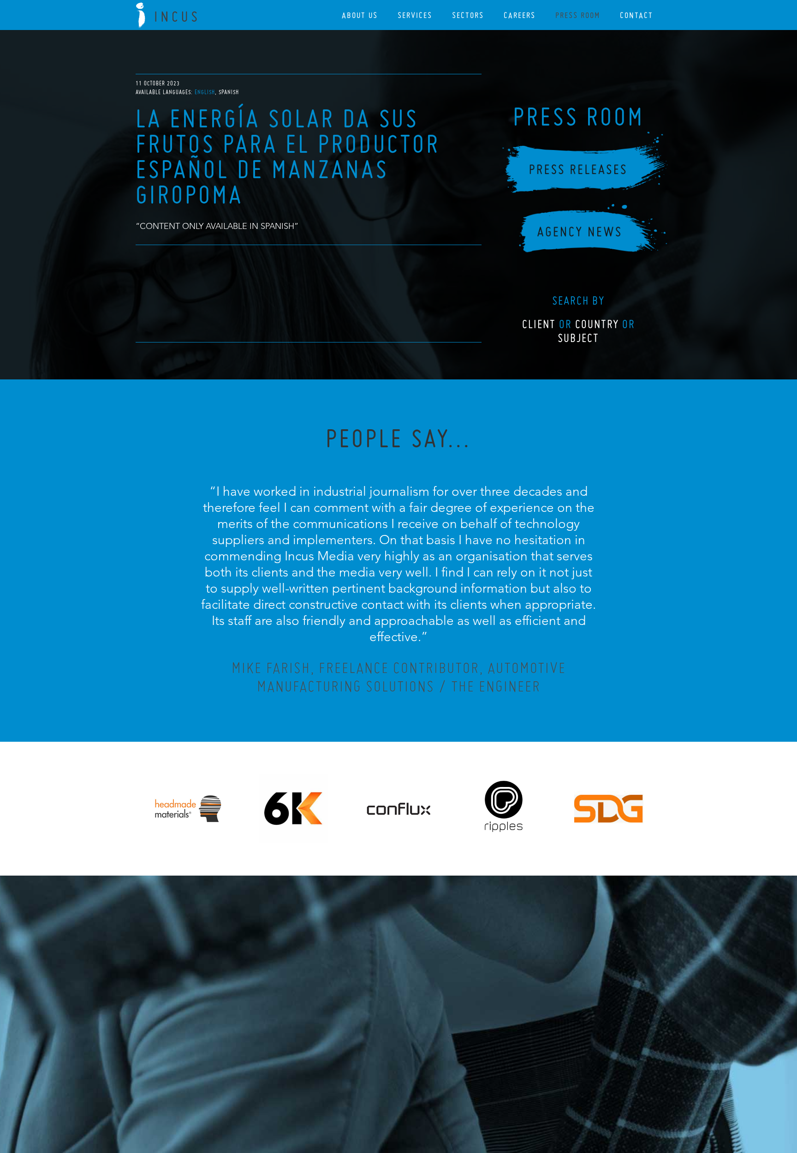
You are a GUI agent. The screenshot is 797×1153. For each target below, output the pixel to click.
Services (415, 15)
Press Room (577, 15)
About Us (360, 15)
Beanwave (444, 1103)
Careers (519, 15)
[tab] (206, 92)
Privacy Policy (374, 1096)
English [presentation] (205, 92)
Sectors (468, 15)
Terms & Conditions (416, 1096)
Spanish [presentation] (229, 92)
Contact (636, 15)
